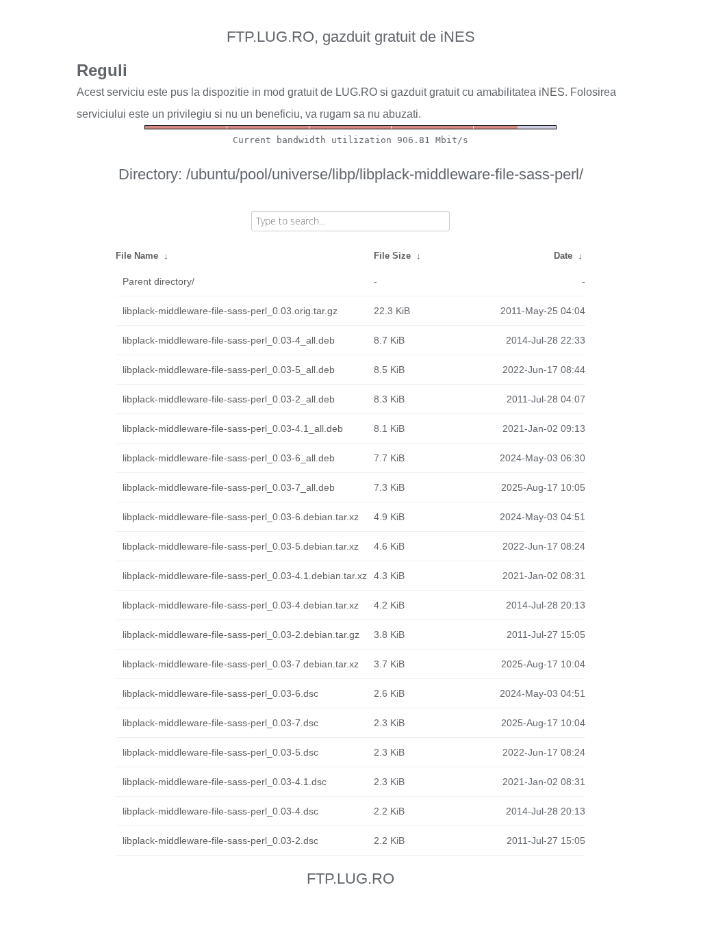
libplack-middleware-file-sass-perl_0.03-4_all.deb (229, 340)
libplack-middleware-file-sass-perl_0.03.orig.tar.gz (230, 310)
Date (563, 256)
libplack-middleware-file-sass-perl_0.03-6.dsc (220, 693)
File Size (392, 256)
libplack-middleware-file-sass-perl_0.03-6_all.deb (229, 457)
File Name (137, 256)
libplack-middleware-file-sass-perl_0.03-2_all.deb (229, 399)
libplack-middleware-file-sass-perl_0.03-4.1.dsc (225, 781)
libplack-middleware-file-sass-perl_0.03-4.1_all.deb (233, 428)
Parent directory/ (158, 281)
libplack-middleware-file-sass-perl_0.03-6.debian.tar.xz (241, 516)
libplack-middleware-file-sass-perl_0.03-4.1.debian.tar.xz (245, 575)
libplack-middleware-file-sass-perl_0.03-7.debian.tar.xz (241, 663)
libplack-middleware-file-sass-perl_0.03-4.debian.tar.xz (241, 605)
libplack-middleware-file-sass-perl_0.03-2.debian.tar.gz (241, 634)
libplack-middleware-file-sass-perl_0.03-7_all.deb (229, 487)
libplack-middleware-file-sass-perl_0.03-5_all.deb (229, 369)
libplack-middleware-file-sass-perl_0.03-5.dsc (220, 752)
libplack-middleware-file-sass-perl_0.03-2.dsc (220, 840)
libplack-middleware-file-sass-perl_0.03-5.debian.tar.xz (241, 546)
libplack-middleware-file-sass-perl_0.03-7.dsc (220, 722)
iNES (552, 92)
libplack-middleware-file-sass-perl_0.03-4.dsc (220, 811)
